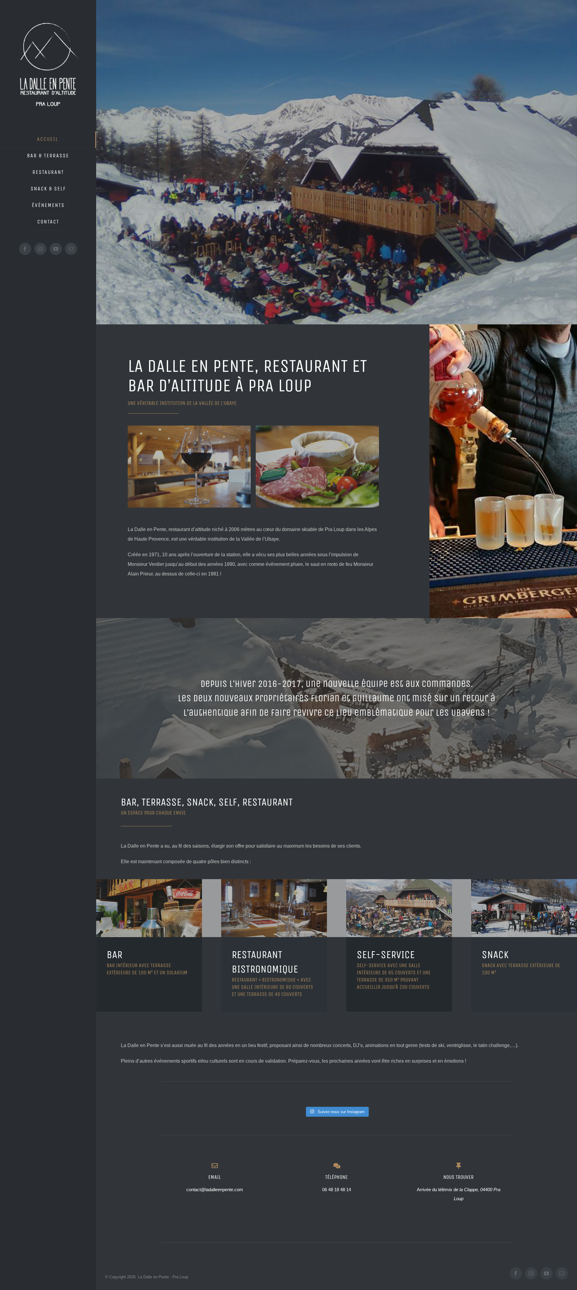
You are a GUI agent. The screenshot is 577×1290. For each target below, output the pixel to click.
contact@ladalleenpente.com (214, 1189)
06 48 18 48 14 (336, 1189)
